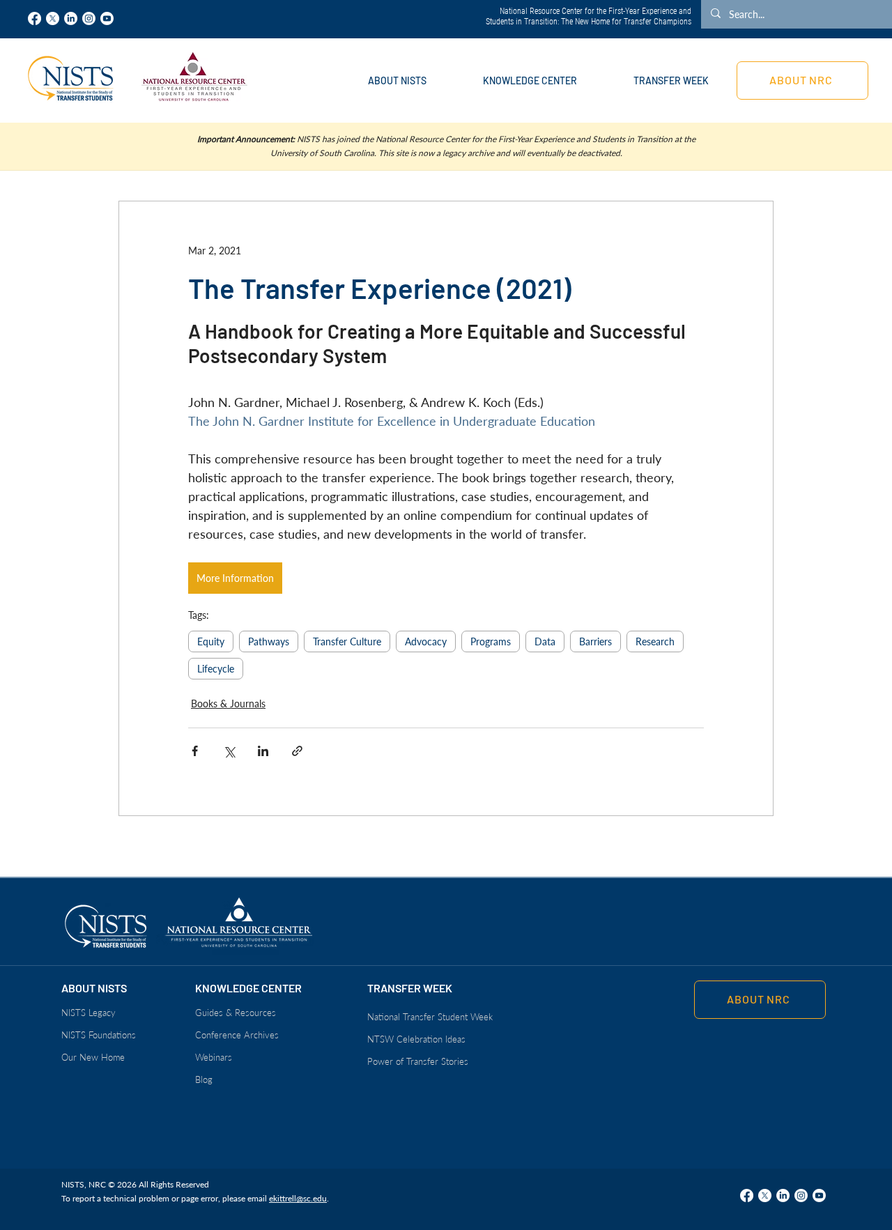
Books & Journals (228, 703)
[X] (52, 18)
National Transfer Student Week (430, 1016)
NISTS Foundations (98, 1034)
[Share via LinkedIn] (263, 751)
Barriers (595, 641)
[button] (396, 80)
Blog (204, 1079)
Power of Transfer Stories (417, 1061)
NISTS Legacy (88, 1012)
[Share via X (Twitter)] (229, 751)
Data (545, 641)
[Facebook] (34, 18)
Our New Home (93, 1057)
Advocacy (426, 641)
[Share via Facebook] (194, 751)
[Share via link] (297, 751)
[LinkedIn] (70, 18)
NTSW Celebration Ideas (416, 1039)
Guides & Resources (235, 1012)
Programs (490, 641)
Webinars (213, 1057)
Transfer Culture (347, 641)
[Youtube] (107, 18)
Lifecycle (215, 669)
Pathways (268, 641)
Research (655, 641)
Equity (210, 641)
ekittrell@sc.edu (298, 1198)
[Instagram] (88, 18)
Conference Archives (237, 1034)
